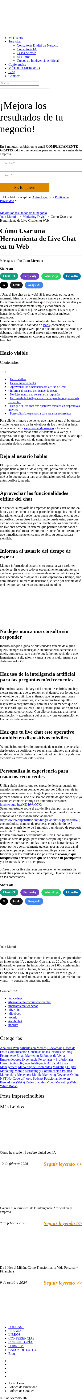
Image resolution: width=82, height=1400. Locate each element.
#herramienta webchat (23, 1006)
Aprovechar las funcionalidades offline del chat (38, 386)
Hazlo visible (18, 379)
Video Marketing (57, 1082)
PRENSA (15, 1331)
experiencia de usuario (39, 428)
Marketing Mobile (12, 1071)
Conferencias (17, 64)
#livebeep (14, 1013)
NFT (3, 1078)
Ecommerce (8, 1055)
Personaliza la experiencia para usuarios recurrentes (40, 413)
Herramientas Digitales (15, 1063)
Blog (11, 72)
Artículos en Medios (33, 1048)
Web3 (74, 1082)
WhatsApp (51, 276)
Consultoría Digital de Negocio (37, 45)
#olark (12, 1017)
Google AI (34, 285)
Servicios (14, 41)
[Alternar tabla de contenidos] (3, 372)
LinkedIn (72, 276)
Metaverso (24, 1074)
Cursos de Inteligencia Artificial (38, 60)
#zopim (13, 1025)
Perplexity (29, 276)
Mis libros (23, 57)
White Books (8, 1086)
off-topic (26, 1078)
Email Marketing (28, 1055)
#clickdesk (15, 998)
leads (46, 325)
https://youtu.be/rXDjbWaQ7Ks (21, 804)
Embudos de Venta (52, 1055)
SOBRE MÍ (16, 1346)
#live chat (14, 1010)
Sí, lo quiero (24, 187)
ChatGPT (9, 276)
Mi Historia (16, 38)
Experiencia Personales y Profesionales (47, 1059)
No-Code (13, 1078)
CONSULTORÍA (20, 1342)
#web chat (15, 1021)
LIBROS (14, 1334)
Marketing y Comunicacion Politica (48, 1071)
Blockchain (54, 1048)
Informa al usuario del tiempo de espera (33, 390)
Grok (16, 285)
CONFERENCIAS (21, 1338)
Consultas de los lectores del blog (50, 1052)
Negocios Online (68, 1074)
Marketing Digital (64, 1067)
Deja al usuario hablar (23, 383)
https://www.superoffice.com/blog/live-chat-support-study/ (39, 820)
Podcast (38, 1078)
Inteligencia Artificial (45, 1063)
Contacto (14, 76)
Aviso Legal (40, 197)
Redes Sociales (36, 1082)
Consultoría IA (27, 49)
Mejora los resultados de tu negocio (23, 213)
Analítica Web (9, 1048)
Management (8, 1067)
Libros (64, 1063)
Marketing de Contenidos (35, 1067)
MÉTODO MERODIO (24, 68)
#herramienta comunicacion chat (29, 1002)
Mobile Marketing (44, 1074)
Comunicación (17, 1052)
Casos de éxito (26, 53)
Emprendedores (10, 1059)
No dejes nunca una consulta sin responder (35, 394)
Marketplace (8, 1074)
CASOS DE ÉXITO (22, 1350)
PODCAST (16, 1327)
